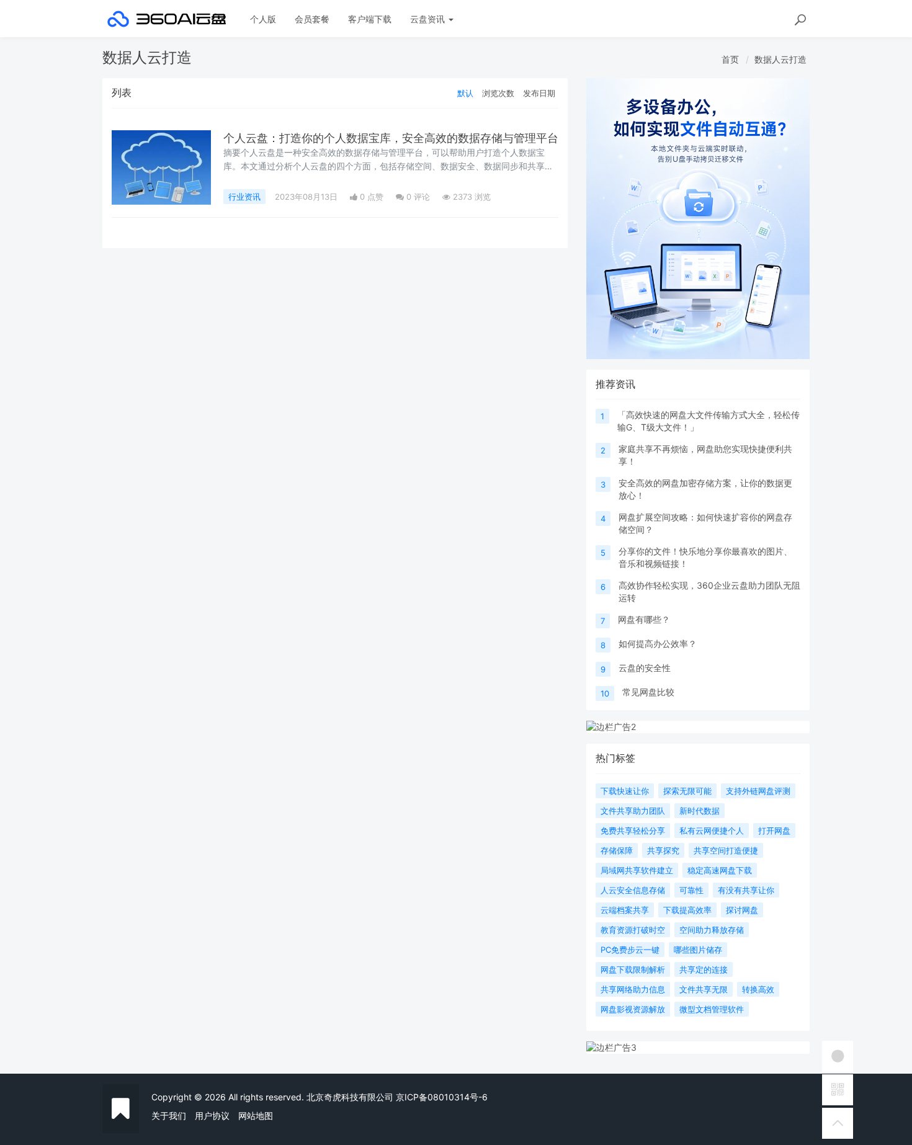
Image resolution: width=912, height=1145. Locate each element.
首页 (730, 59)
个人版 (263, 19)
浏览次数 (498, 93)
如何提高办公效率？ (658, 643)
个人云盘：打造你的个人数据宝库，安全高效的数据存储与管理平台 (390, 138)
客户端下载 (369, 19)
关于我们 (168, 1115)
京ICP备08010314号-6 (442, 1097)
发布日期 (539, 93)
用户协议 (212, 1115)
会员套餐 (312, 19)
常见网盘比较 (648, 692)
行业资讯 (244, 197)
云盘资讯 (428, 19)
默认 (465, 93)
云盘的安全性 (645, 667)
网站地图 (255, 1115)
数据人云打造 (780, 59)
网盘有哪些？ (644, 619)
